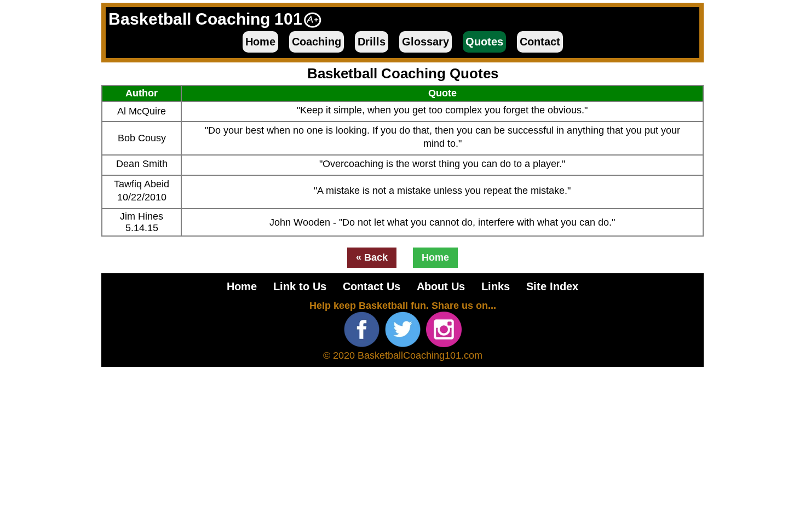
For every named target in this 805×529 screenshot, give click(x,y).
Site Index (552, 286)
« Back (372, 257)
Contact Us (371, 286)
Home (260, 42)
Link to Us (299, 286)
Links (495, 286)
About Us (441, 286)
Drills (372, 42)
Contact (540, 42)
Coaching (316, 42)
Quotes (484, 42)
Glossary (425, 42)
